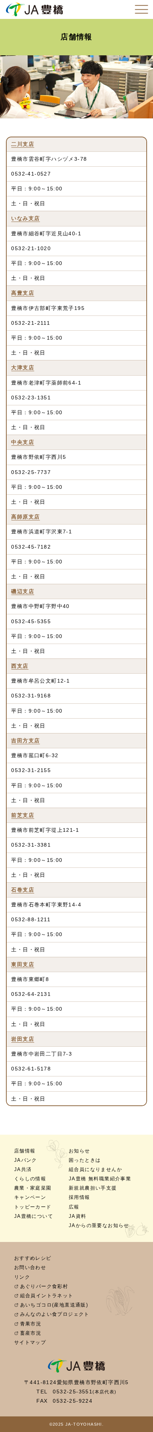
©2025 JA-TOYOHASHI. (76, 1424)
